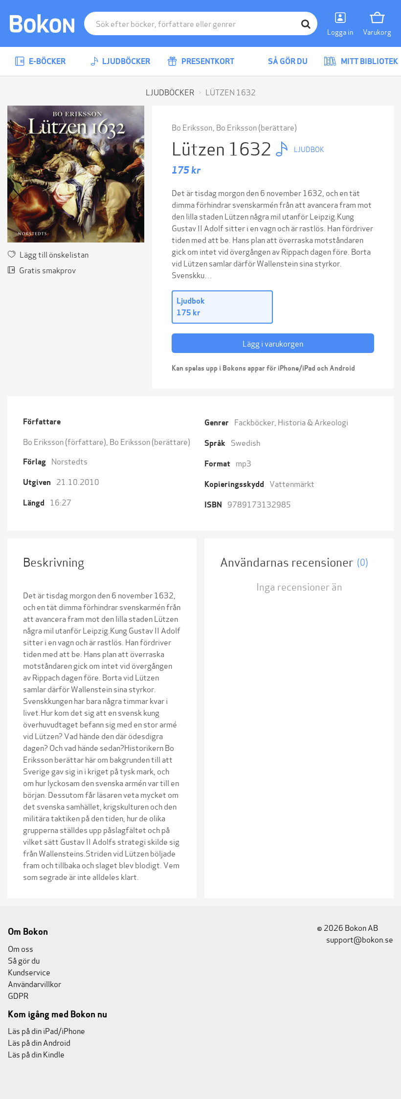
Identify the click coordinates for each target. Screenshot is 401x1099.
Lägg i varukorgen (273, 343)
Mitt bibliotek (368, 61)
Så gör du (287, 61)
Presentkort (207, 61)
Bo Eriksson (192, 126)
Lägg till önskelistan (54, 254)
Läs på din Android (39, 1042)
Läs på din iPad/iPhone (46, 1030)
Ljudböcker (125, 61)
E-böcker (46, 61)
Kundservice (29, 971)
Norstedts (69, 460)
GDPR (18, 995)
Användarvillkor (34, 983)
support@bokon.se (359, 939)
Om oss (20, 948)
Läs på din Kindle (36, 1053)
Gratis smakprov (47, 269)
